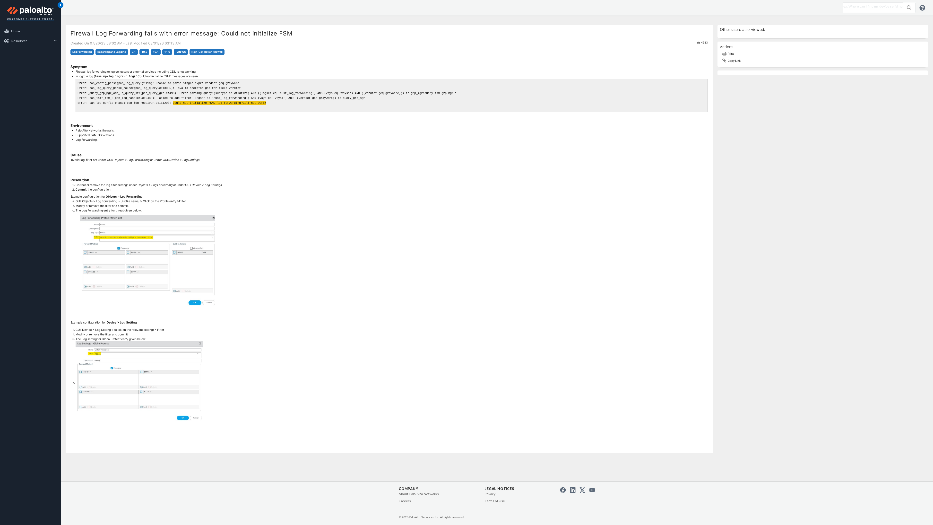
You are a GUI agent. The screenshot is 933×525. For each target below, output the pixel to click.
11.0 (167, 51)
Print (731, 53)
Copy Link (734, 60)
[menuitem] (30, 31)
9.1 (134, 51)
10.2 (144, 51)
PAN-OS (181, 51)
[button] (909, 7)
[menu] (30, 36)
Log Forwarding (82, 51)
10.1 (156, 51)
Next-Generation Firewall (207, 51)
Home (15, 31)
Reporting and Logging (111, 51)
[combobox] (871, 6)
